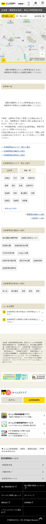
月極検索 (20, 4)
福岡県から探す (38, 218)
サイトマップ (29, 495)
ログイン (12, 400)
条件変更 (39, 16)
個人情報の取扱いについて (34, 485)
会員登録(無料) (34, 400)
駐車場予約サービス (9, 479)
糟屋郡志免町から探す (36, 214)
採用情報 (27, 502)
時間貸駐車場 (7, 465)
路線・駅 (27, 170)
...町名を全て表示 (10, 208)
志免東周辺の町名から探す (14, 155)
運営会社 (4, 502)
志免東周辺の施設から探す (14, 151)
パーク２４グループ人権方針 (11, 511)
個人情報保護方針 (8, 487)
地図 (8, 16)
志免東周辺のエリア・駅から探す (17, 147)
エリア (9, 170)
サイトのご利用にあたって (11, 495)
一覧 (22, 16)
